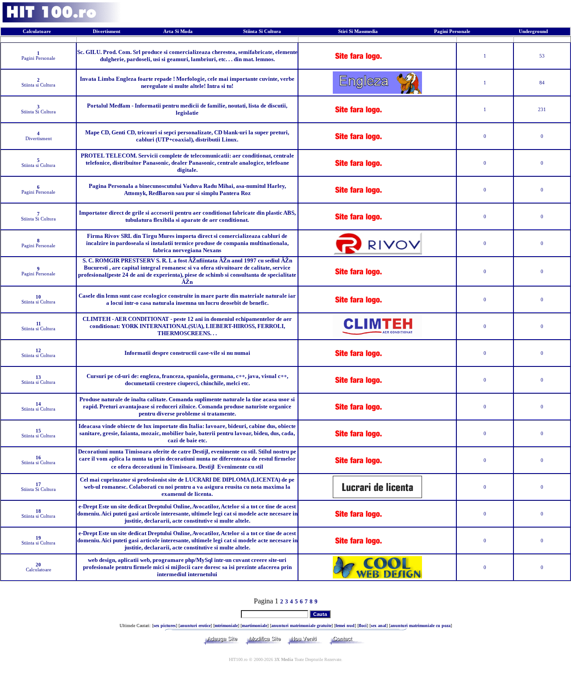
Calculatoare (37, 31)
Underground (533, 31)
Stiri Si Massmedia (358, 31)
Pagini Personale (452, 31)
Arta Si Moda (178, 31)
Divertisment (106, 31)
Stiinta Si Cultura (262, 31)
